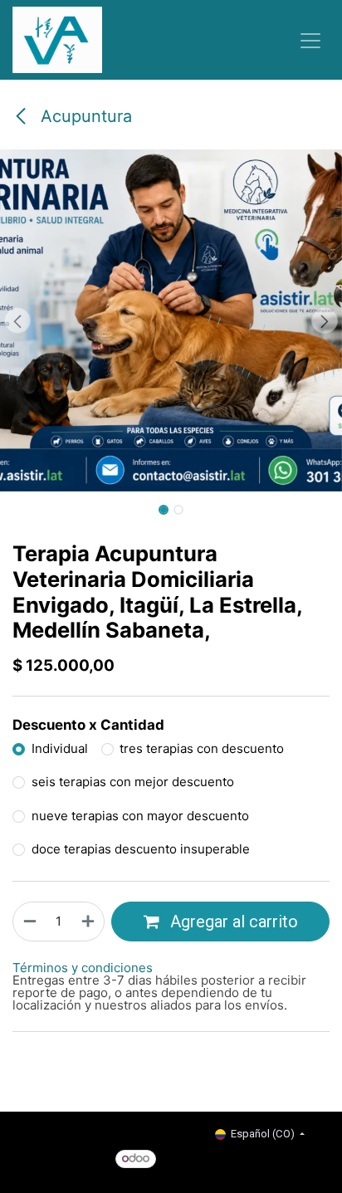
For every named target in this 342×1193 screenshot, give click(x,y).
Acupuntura (84, 116)
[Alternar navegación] (310, 40)
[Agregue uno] (89, 921)
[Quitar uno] (29, 921)
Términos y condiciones (82, 967)
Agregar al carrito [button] (232, 921)
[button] (17, 320)
